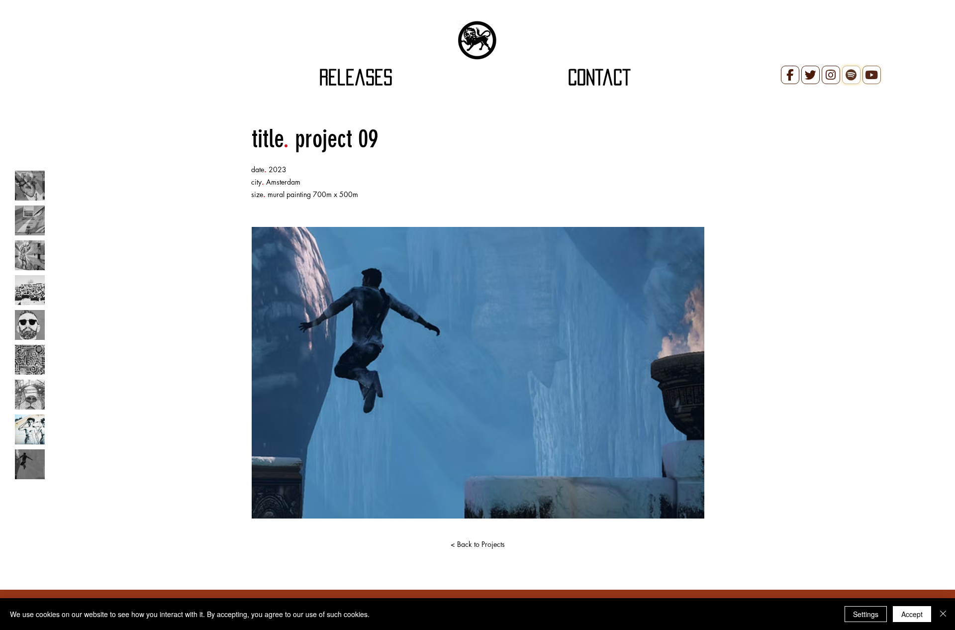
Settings (865, 614)
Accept (912, 614)
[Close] (943, 614)
